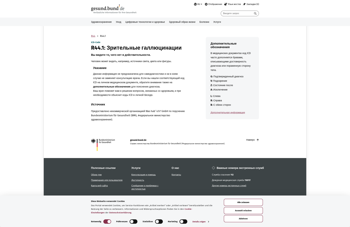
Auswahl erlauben (243, 210)
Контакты (176, 174)
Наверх (250, 139)
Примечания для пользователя (106, 180)
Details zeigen (199, 221)
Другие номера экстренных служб (229, 185)
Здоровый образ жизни (182, 21)
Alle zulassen (243, 202)
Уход (118, 21)
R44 (93, 36)
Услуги (217, 21)
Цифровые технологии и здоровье (145, 21)
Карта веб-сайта (99, 185)
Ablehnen (243, 218)
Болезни (204, 21)
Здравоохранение (101, 21)
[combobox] (236, 13)
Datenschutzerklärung (120, 212)
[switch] (133, 221)
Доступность (137, 180)
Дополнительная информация (228, 112)
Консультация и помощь (143, 174)
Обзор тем (96, 174)
